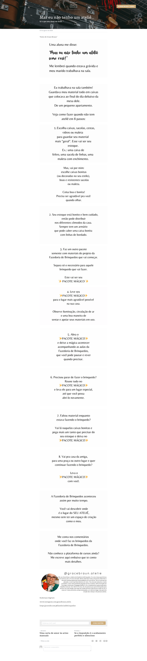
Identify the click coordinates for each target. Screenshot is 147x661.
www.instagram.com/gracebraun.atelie (55, 602)
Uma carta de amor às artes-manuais (54, 634)
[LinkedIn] (100, 641)
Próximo (77, 631)
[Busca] (111, 6)
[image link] (73, 5)
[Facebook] (92, 641)
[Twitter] (96, 641)
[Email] (104, 641)
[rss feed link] (106, 641)
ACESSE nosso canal (126, 6)
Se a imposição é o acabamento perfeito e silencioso (90, 634)
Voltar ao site (45, 641)
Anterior (43, 631)
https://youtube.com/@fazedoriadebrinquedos (58, 606)
